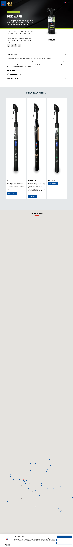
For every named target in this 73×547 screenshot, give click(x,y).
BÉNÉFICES (11, 70)
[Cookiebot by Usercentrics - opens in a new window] (7, 545)
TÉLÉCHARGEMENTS (14, 74)
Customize (63, 539)
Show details (16, 544)
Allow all (64, 536)
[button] (23, 480)
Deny (64, 543)
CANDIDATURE (12, 54)
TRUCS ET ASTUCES (13, 78)
